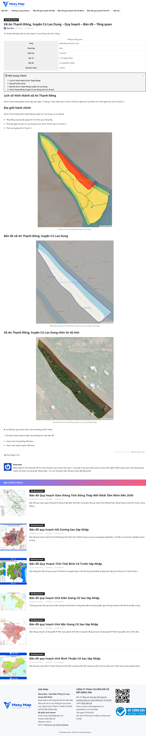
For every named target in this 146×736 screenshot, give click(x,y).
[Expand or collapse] (143, 76)
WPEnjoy (88, 732)
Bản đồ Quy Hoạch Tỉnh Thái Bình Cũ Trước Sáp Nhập (65, 564)
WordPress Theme (77, 732)
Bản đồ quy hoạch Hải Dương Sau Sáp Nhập (59, 529)
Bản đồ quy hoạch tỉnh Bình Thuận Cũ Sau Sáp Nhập (64, 658)
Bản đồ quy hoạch (11, 20)
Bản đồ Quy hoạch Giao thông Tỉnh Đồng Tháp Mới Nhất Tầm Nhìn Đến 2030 (81, 495)
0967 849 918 (87, 703)
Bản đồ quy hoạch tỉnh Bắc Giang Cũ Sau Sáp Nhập (63, 624)
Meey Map (10, 28)
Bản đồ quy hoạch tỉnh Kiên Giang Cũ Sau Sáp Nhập (64, 598)
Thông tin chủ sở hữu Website (56, 725)
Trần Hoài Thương (37, 499)
